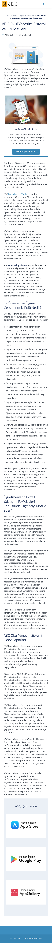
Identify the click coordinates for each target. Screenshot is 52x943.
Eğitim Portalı (25, 34)
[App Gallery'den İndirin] (27, 892)
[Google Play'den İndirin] (27, 858)
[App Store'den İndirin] (27, 825)
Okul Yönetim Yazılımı (18, 194)
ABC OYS (9, 34)
